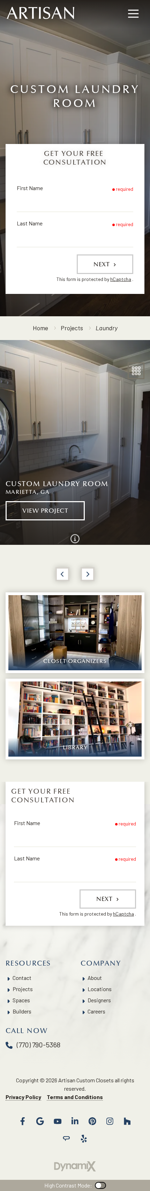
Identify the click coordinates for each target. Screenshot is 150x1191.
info (75, 538)
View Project (45, 510)
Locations (100, 989)
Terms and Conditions (75, 1096)
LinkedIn (75, 1121)
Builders (22, 1011)
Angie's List (66, 1138)
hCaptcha (120, 279)
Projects (72, 328)
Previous (62, 574)
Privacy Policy (23, 1096)
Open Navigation (133, 14)
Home (40, 328)
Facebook (22, 1121)
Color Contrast (100, 1185)
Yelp (83, 1138)
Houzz (127, 1121)
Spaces (21, 1000)
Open (136, 370)
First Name (30, 188)
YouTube (57, 1121)
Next (102, 264)
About (95, 977)
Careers (96, 1011)
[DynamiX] (75, 1166)
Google (40, 1121)
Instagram (110, 1121)
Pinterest (92, 1121)
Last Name (30, 223)
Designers (99, 1000)
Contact (22, 977)
